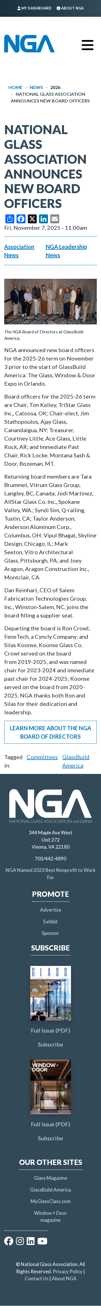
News (36, 87)
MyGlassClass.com (51, 1201)
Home (15, 87)
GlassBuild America (50, 1190)
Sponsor (50, 933)
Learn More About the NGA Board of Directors (50, 732)
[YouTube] (42, 1243)
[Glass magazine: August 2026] (50, 993)
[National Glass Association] (29, 44)
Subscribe (50, 1044)
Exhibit (50, 922)
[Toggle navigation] (87, 43)
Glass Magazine (50, 1178)
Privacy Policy (67, 1271)
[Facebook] (8, 1243)
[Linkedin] (31, 1243)
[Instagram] (20, 1243)
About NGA (64, 1278)
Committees (42, 756)
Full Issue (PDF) (50, 1030)
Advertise (50, 910)
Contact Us (37, 1278)
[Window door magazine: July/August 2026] (50, 1087)
